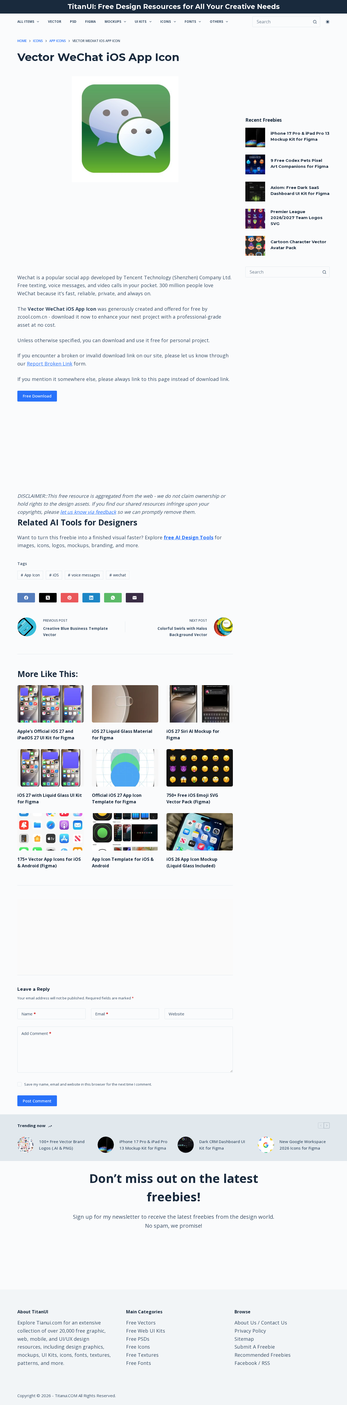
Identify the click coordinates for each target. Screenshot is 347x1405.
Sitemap (244, 1339)
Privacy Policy (250, 1330)
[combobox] (282, 272)
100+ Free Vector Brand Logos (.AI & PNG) (62, 1145)
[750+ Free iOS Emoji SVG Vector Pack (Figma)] (199, 768)
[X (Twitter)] (48, 597)
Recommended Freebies (262, 1355)
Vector (54, 21)
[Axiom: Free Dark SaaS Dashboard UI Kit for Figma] (255, 191)
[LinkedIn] (91, 597)
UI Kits (140, 21)
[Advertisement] (125, 227)
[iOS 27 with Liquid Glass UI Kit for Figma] (50, 768)
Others (216, 21)
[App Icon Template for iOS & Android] (125, 832)
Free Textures (142, 1355)
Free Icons (138, 1346)
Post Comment (37, 1101)
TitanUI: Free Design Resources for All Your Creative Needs (174, 6)
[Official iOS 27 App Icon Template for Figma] (125, 768)
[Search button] (315, 22)
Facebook (245, 1363)
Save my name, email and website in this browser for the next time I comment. (88, 1084)
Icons (165, 21)
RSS (266, 1363)
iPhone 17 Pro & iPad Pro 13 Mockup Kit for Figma (143, 1145)
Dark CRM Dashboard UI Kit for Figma (222, 1145)
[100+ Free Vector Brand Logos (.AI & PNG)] (25, 1145)
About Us (245, 1322)
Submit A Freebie (254, 1346)
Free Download (37, 396)
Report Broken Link (49, 363)
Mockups (113, 21)
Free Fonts (138, 1363)
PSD (73, 21)
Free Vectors (141, 1322)
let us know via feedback (88, 512)
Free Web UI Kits (145, 1330)
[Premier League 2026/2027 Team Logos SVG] (255, 219)
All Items (25, 21)
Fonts (190, 21)
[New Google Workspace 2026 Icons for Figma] (266, 1145)
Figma (90, 21)
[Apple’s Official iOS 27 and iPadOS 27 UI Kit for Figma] (50, 704)
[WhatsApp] (113, 597)
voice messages (84, 575)
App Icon (30, 575)
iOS (54, 575)
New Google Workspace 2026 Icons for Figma (302, 1145)
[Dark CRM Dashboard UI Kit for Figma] (186, 1145)
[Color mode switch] (328, 22)
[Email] (134, 597)
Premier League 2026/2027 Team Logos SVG (297, 217)
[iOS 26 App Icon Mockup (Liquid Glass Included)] (199, 832)
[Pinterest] (69, 597)
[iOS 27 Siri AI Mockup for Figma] (199, 704)
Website (176, 1013)
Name (28, 1013)
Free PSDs (137, 1339)
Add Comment (36, 1033)
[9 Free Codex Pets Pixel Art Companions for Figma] (255, 164)
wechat (117, 575)
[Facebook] (26, 597)
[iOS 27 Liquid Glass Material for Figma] (125, 704)
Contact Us (274, 1322)
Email (101, 1013)
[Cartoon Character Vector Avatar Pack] (255, 246)
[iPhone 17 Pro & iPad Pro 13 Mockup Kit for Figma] (255, 137)
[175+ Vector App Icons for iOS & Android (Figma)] (50, 832)
